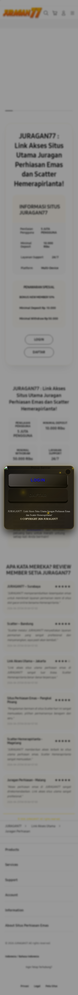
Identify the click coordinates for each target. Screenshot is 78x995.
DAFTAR (38, 495)
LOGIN (38, 480)
